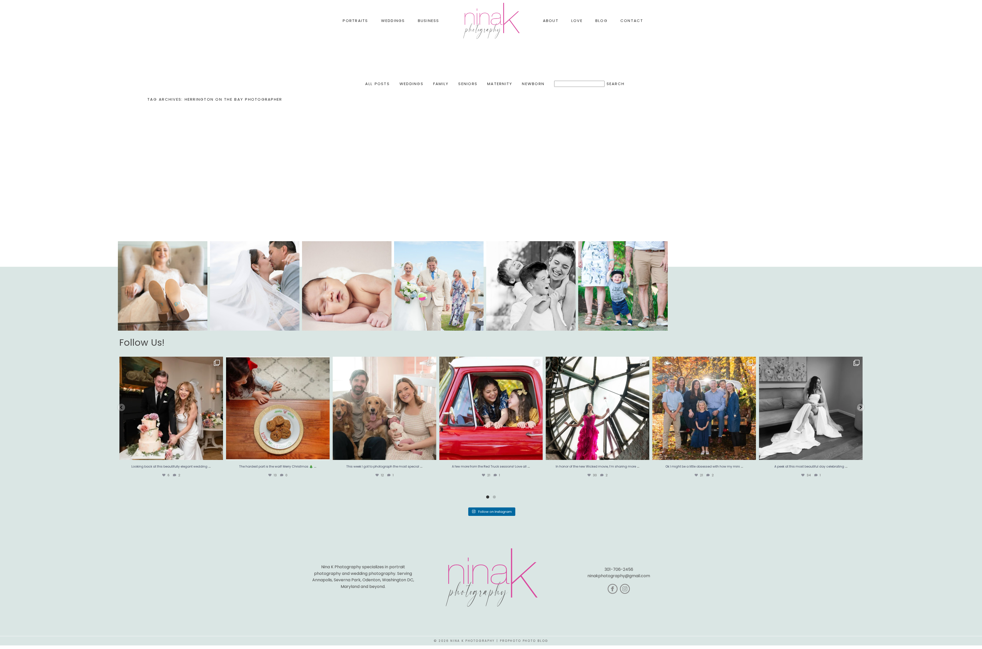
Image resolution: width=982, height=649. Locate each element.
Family (441, 83)
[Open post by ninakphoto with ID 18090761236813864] (171, 408)
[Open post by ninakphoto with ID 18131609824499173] (384, 408)
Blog (601, 20)
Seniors (467, 83)
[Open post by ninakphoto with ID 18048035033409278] (491, 408)
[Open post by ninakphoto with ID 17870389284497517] (278, 408)
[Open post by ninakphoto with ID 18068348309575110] (811, 408)
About (551, 20)
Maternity (499, 83)
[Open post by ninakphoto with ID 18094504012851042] (704, 408)
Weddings (411, 83)
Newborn (533, 83)
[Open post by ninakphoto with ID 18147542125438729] (597, 408)
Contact (631, 20)
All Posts (377, 83)
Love (577, 20)
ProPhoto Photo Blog (524, 641)
